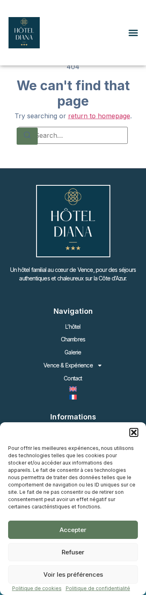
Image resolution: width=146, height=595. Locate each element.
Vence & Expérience (68, 365)
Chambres (73, 339)
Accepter (73, 530)
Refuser (73, 552)
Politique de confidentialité (98, 588)
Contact (73, 378)
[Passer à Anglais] (73, 389)
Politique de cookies (37, 588)
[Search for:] (73, 135)
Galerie (72, 352)
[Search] (27, 136)
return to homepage (99, 116)
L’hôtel (72, 326)
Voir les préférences (73, 574)
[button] (134, 432)
